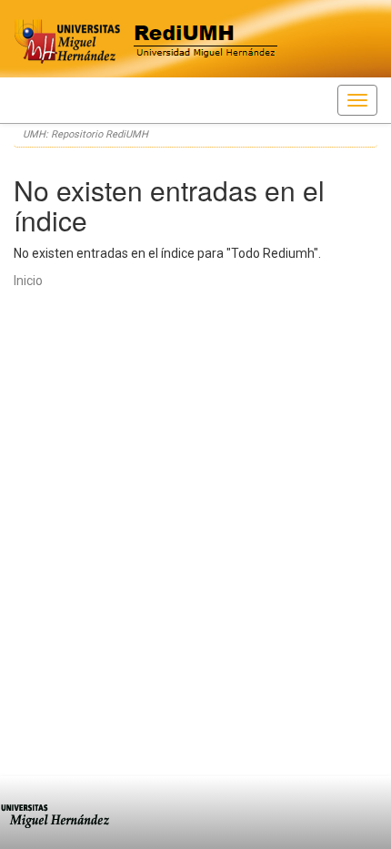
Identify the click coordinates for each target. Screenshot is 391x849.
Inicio (28, 280)
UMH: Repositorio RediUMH (85, 134)
